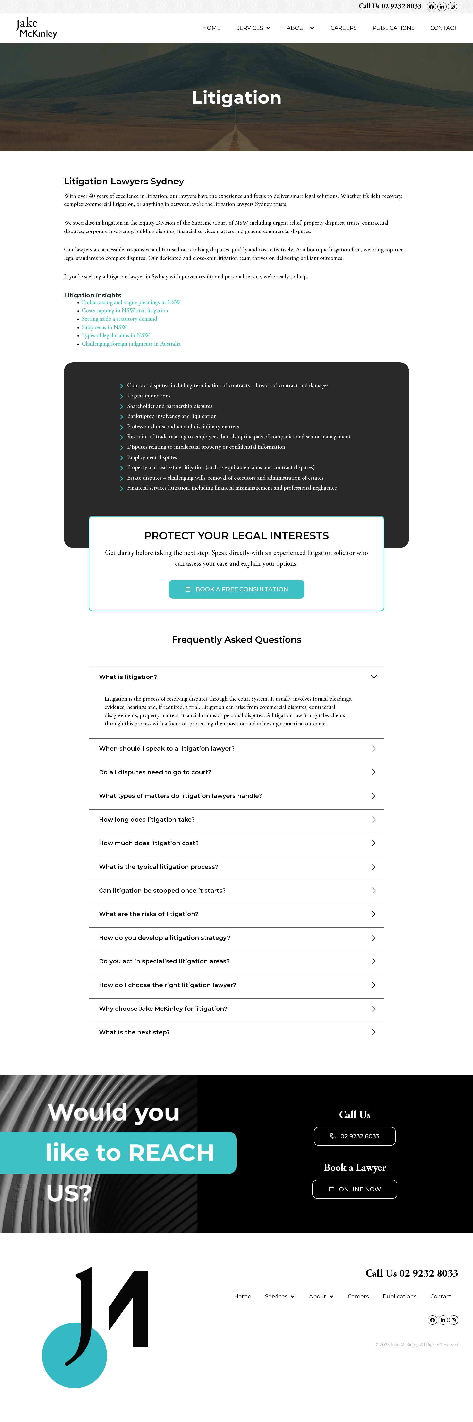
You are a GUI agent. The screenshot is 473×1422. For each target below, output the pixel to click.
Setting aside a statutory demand (119, 319)
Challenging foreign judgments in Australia (131, 344)
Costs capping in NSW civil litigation (125, 311)
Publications (393, 28)
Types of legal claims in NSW (116, 336)
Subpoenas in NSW (104, 328)
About (297, 28)
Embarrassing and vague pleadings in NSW (131, 303)
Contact (443, 28)
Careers (344, 28)
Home (211, 28)
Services (249, 28)
